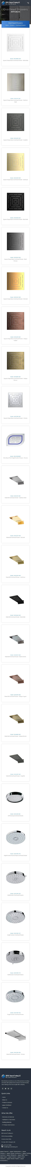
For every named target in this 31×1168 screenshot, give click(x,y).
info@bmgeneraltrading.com (11, 1147)
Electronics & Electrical (8, 1117)
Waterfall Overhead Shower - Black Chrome (15, 656)
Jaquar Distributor (6, 1105)
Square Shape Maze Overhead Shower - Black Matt (15, 219)
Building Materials (6, 1122)
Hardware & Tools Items (8, 1119)
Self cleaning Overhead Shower (15, 815)
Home (7, 25)
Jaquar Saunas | (12, 1157)
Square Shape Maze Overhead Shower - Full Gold (15, 299)
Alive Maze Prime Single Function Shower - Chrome (15, 458)
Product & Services (7, 1102)
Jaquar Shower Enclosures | (14, 1153)
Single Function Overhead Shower (15, 935)
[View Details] (15, 43)
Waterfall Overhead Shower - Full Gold (15, 537)
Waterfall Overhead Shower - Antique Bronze (15, 736)
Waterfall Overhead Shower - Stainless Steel (15, 497)
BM (15, 1166)
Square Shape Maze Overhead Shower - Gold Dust (15, 179)
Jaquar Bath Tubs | (23, 1155)
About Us (4, 1100)
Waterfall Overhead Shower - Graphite (15, 776)
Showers (12, 25)
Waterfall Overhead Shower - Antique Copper (15, 696)
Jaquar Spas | (4, 1157)
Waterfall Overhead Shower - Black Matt (15, 617)
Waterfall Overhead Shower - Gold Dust (15, 577)
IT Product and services (8, 1125)
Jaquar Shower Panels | (13, 1158)
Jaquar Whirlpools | (12, 1155)
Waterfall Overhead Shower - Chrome (15, 1054)
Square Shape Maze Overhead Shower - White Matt (15, 60)
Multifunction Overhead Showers (16, 895)
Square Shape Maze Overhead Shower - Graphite (15, 140)
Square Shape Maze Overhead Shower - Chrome (15, 418)
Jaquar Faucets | (5, 1151)
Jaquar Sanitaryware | (16, 1151)
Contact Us (5, 1107)
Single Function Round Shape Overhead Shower (15, 855)
